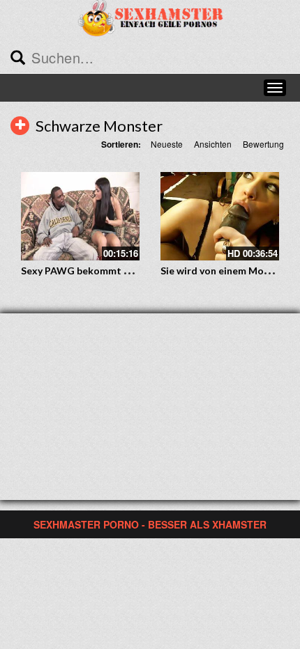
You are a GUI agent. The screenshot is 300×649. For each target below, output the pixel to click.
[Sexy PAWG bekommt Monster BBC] (80, 216)
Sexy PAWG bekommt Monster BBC (103, 270)
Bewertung (263, 144)
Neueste (167, 144)
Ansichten (213, 144)
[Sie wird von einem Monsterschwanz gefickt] (219, 216)
